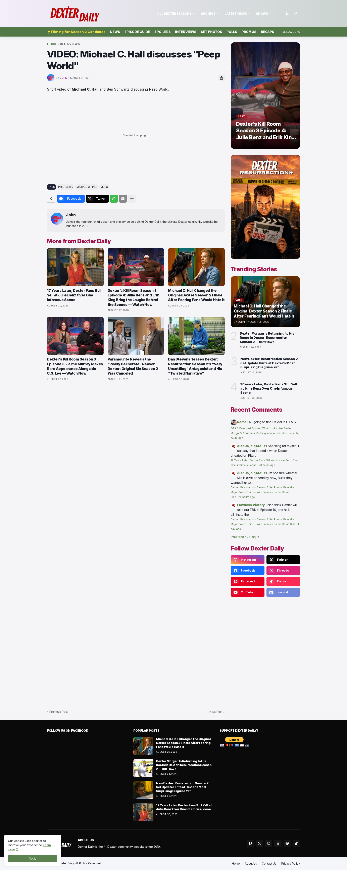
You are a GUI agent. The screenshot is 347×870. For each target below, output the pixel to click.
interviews (70, 44)
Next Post (215, 711)
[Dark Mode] (287, 13)
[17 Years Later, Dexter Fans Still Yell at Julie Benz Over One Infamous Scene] (75, 267)
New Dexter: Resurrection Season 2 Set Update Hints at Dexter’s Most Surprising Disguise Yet (269, 363)
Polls (232, 32)
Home (52, 44)
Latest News (236, 13)
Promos (249, 32)
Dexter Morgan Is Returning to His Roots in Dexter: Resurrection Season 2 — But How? (267, 337)
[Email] (123, 199)
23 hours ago (267, 465)
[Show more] (132, 199)
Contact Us (269, 863)
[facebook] (250, 843)
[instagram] (268, 843)
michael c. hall (87, 186)
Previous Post (58, 711)
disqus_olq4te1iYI (252, 446)
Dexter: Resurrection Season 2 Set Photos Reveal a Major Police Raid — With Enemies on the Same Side (262, 492)
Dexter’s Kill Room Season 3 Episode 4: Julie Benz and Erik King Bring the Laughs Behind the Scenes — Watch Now (133, 297)
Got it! (32, 858)
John (71, 215)
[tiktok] (296, 843)
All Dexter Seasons (174, 13)
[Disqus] (136, 543)
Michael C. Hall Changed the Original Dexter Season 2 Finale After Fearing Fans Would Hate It (196, 295)
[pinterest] (287, 843)
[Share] (221, 78)
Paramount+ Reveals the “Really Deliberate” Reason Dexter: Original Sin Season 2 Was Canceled (133, 366)
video (104, 186)
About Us (251, 863)
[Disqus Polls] (136, 438)
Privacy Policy (290, 863)
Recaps (267, 32)
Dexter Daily (66, 863)
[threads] (278, 843)
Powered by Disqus (245, 537)
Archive (208, 13)
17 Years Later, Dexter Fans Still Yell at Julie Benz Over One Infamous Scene (74, 295)
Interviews (185, 32)
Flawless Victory (251, 505)
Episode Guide (137, 32)
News (115, 32)
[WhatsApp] (114, 199)
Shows (262, 13)
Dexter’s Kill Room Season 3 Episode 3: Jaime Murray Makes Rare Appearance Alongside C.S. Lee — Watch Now (75, 366)
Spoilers (162, 32)
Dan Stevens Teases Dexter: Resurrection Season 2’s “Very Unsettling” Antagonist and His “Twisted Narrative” (195, 366)
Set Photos (211, 32)
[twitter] (259, 843)
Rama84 (244, 422)
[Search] (296, 13)
